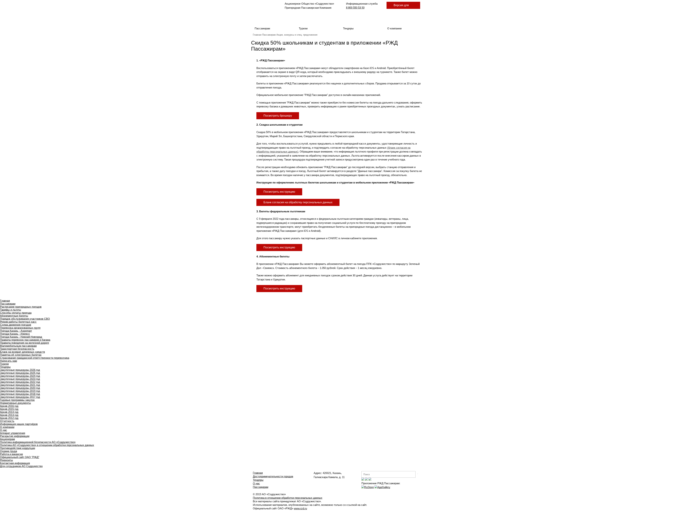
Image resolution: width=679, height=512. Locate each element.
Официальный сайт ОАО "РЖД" (19, 457)
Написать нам (8, 360)
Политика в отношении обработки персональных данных (287, 497)
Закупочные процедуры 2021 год (20, 384)
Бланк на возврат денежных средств (22, 351)
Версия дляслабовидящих (403, 6)
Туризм (303, 28)
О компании (394, 28)
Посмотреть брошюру (277, 115)
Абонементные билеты (14, 315)
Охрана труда (8, 451)
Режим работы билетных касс (18, 321)
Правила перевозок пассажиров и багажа (25, 339)
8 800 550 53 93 (355, 7)
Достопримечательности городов (273, 476)
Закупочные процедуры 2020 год (20, 387)
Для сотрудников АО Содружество (21, 466)
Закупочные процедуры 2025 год (20, 372)
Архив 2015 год (9, 408)
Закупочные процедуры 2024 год (20, 375)
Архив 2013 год (9, 414)
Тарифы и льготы (10, 309)
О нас (3, 430)
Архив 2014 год (9, 411)
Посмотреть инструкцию (279, 191)
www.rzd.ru (300, 508)
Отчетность (7, 420)
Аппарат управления (12, 433)
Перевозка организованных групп (20, 327)
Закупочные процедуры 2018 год (20, 393)
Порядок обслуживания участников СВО (25, 318)
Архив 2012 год (9, 417)
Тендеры (348, 28)
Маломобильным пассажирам (18, 345)
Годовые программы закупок (17, 399)
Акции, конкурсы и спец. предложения (296, 34)
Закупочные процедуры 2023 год (20, 378)
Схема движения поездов (15, 324)
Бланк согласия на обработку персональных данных (297, 202)
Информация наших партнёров (19, 423)
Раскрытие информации (14, 436)
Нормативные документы (15, 402)
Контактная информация (15, 463)
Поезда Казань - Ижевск (15, 333)
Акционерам (7, 439)
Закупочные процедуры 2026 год (20, 369)
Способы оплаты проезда (15, 312)
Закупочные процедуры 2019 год (20, 390)
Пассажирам (262, 28)
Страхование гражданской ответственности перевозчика (34, 357)
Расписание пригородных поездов (21, 306)
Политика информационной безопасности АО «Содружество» (38, 442)
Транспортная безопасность (17, 348)
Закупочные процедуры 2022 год (20, 381)
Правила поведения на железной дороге (24, 342)
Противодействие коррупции (17, 448)
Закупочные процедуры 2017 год (20, 396)
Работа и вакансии (11, 454)
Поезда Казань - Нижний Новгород (21, 336)
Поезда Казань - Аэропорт (16, 330)
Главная (257, 34)
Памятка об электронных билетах (21, 354)
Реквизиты (6, 460)
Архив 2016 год (9, 405)
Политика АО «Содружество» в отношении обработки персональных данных (47, 445)
